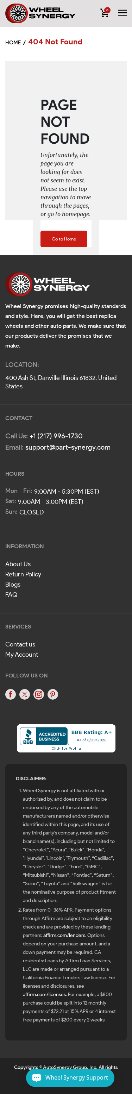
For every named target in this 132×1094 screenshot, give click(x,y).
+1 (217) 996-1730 (56, 436)
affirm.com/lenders (64, 935)
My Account (21, 654)
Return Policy (23, 574)
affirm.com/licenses (44, 995)
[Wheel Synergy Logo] (47, 287)
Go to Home (64, 239)
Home (13, 42)
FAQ (11, 595)
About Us (18, 564)
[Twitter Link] (24, 694)
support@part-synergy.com (68, 447)
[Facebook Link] (10, 694)
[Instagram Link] (38, 694)
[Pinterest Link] (53, 694)
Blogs (12, 584)
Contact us (20, 644)
